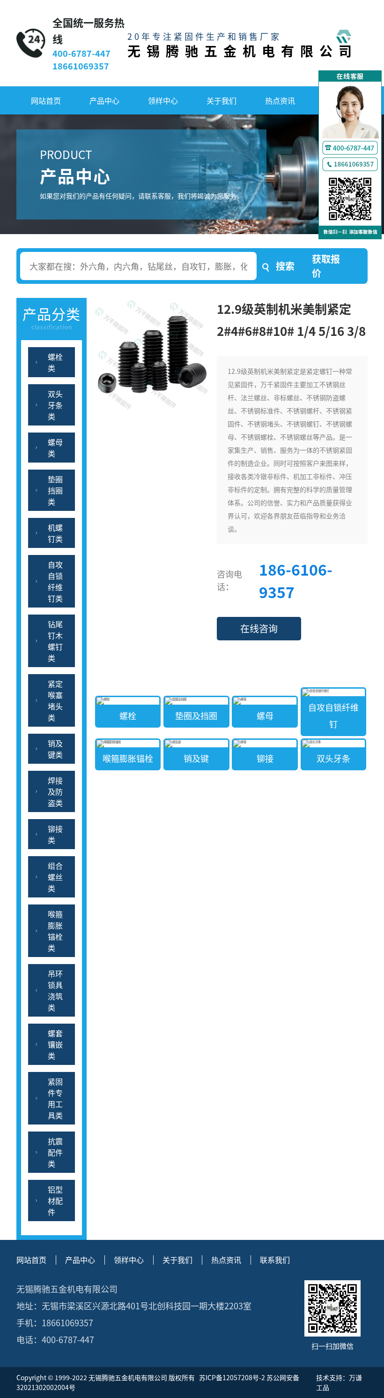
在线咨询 (259, 628)
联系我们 (275, 1259)
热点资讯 (280, 100)
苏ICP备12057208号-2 (231, 1377)
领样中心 (163, 100)
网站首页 (46, 100)
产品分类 (51, 317)
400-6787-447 (81, 53)
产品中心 (104, 100)
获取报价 (326, 266)
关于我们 (221, 100)
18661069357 (80, 66)
